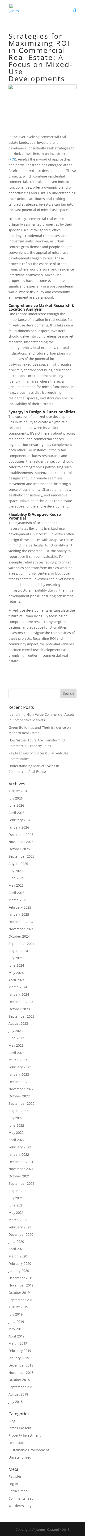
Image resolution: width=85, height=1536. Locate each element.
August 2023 (18, 1023)
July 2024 (15, 958)
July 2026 (15, 798)
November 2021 (21, 1169)
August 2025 (18, 863)
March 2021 (17, 1220)
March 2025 (17, 900)
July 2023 (15, 1030)
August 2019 (18, 1307)
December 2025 (20, 834)
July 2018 (15, 1401)
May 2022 (16, 1132)
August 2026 (18, 791)
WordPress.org (20, 1505)
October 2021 (19, 1176)
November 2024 (21, 929)
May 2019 (16, 1329)
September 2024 (21, 943)
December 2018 (20, 1365)
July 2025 (15, 871)
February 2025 (19, 907)
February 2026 (19, 820)
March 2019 (17, 1343)
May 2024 (16, 972)
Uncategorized (19, 1457)
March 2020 (17, 1256)
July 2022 (15, 1118)
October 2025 (19, 849)
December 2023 (20, 1001)
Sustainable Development (28, 1450)
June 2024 (16, 965)
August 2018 (18, 1394)
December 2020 (20, 1234)
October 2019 (19, 1292)
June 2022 (16, 1125)
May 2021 (16, 1212)
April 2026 (16, 812)
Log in (13, 1483)
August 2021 (18, 1191)
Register (14, 1476)
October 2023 (19, 1009)
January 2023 (18, 1074)
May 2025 (16, 885)
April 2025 (16, 892)
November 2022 (21, 1089)
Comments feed (21, 1498)
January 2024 (18, 994)
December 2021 (20, 1161)
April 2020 (16, 1249)
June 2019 (16, 1321)
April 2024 (16, 980)
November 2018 (21, 1372)
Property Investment (24, 1435)
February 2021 (19, 1227)
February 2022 (19, 1147)
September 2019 (21, 1300)
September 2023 (21, 1016)
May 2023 (16, 1045)
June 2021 (16, 1205)
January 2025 (18, 914)
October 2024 (19, 936)
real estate (16, 1442)
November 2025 (21, 841)
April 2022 (16, 1140)
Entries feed (18, 1491)
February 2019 (19, 1350)
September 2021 (21, 1183)
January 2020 (18, 1270)
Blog (11, 1421)
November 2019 (21, 1285)
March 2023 (17, 1060)
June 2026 (16, 805)
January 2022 (18, 1154)
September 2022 (21, 1103)
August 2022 (18, 1111)
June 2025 (16, 878)
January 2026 (18, 827)
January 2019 (18, 1358)
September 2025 (21, 856)
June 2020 (16, 1241)
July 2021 (15, 1198)
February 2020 (19, 1263)
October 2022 (19, 1096)
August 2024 (18, 950)
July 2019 (15, 1314)
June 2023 (16, 1038)
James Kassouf (19, 1428)
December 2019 (20, 1278)
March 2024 (17, 987)
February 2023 (19, 1067)
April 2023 (16, 1052)
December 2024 (20, 921)
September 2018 (21, 1387)
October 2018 (19, 1379)
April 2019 (16, 1336)
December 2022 (20, 1081)
